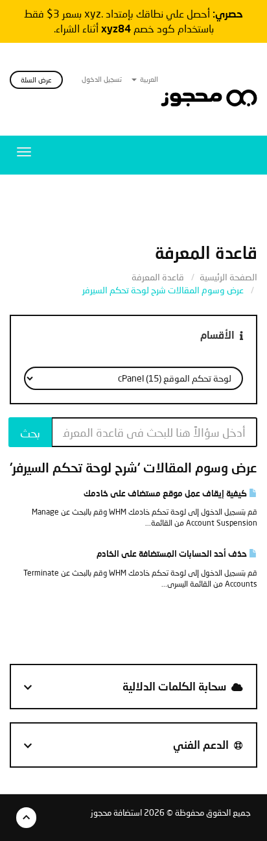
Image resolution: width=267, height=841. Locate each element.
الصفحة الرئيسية (228, 276)
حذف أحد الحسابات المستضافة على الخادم (173, 553)
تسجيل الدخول (102, 79)
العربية (148, 79)
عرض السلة (36, 79)
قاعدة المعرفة (158, 276)
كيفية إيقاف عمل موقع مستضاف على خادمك (166, 493)
